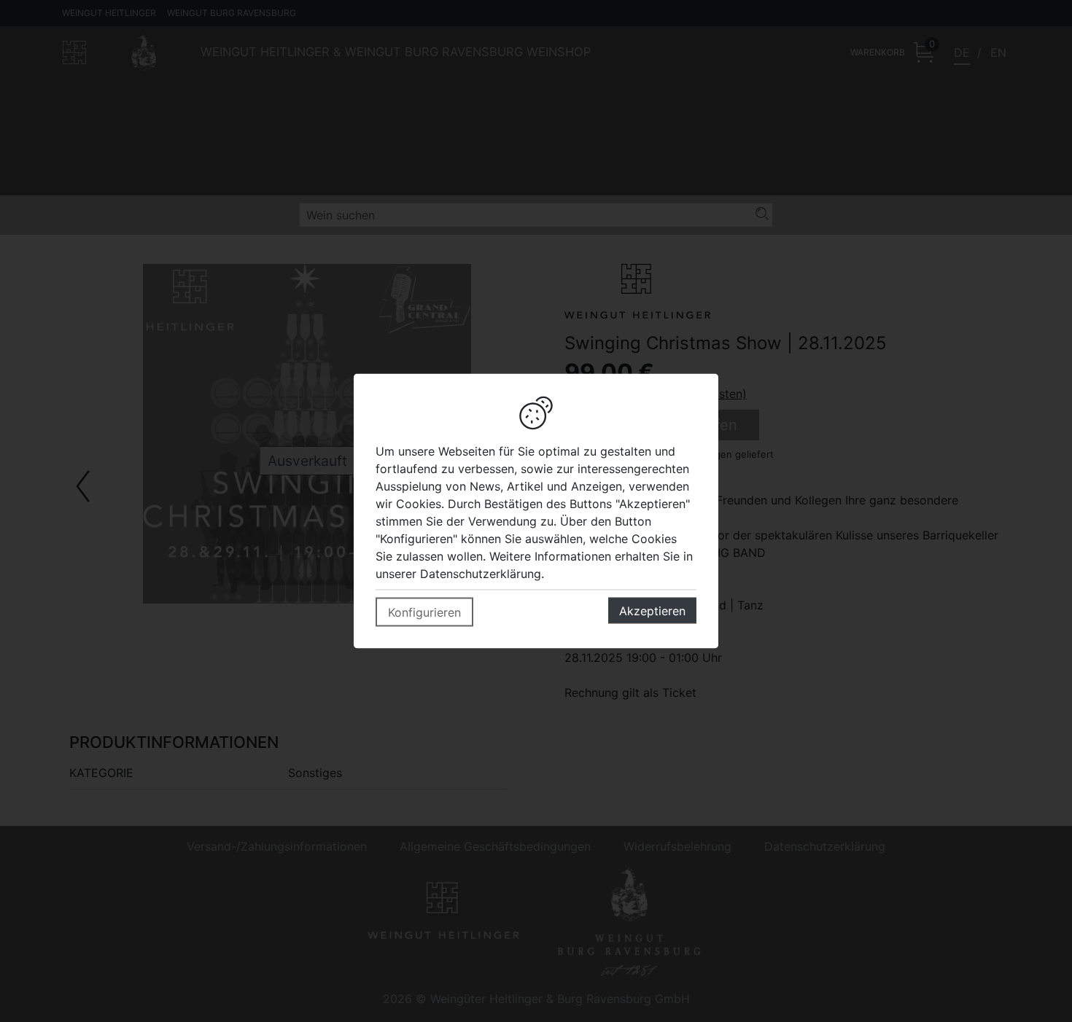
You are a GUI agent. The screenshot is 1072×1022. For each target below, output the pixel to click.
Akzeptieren (652, 611)
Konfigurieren (424, 612)
